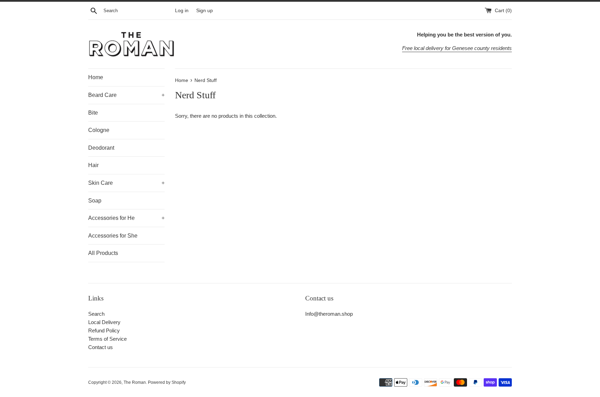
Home (95, 77)
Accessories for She (113, 236)
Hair (93, 165)
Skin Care (126, 183)
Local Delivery (104, 322)
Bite (93, 113)
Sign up (204, 10)
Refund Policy (104, 330)
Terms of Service (107, 339)
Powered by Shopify (167, 382)
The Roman (135, 382)
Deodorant (101, 148)
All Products (103, 253)
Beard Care (126, 95)
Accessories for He (126, 218)
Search (96, 314)
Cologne (98, 130)
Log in (182, 10)
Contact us (100, 347)
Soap (94, 201)
